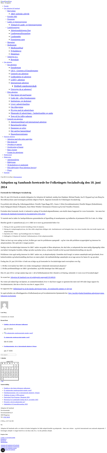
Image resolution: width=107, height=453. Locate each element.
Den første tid (12, 142)
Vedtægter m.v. (12, 57)
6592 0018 (6, 417)
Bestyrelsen (11, 11)
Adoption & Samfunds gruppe (9, 448)
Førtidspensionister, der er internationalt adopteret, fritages (20, 346)
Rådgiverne (11, 162)
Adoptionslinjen (13, 160)
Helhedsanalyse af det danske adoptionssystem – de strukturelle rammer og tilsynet (42, 289)
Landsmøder (16, 36)
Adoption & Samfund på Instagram (10, 446)
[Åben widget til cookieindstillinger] (3, 450)
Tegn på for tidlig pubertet (21, 116)
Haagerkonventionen (19, 134)
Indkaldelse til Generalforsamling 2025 (16, 404)
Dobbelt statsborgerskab (25, 86)
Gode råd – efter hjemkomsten (23, 98)
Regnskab (15, 59)
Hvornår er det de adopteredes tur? (14, 402)
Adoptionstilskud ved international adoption (28, 122)
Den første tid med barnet (21, 95)
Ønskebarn (15, 54)
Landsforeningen (13, 27)
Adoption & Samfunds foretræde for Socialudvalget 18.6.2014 (23, 214)
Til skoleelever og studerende (17, 165)
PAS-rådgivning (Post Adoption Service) (21, 168)
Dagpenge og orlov (18, 128)
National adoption (9, 136)
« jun (2, 381)
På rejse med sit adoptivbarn (22, 110)
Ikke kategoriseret (18, 177)
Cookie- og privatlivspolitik (8, 437)
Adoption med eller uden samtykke (19, 139)
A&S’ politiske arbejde (20, 14)
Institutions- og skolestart (21, 101)
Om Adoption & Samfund (12, 8)
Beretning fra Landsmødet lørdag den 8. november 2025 (21, 399)
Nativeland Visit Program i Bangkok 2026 (17, 397)
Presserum (11, 19)
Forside (6, 6)
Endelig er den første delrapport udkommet (16, 324)
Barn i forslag (12, 150)
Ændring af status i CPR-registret (14, 395)
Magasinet (11, 42)
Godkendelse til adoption (21, 77)
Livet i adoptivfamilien (20, 104)
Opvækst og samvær (14, 144)
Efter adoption (12, 92)
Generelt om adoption (19, 73)
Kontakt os (3, 439)
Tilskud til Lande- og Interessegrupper (26, 25)
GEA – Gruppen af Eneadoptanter (24, 70)
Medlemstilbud (17, 48)
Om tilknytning (17, 107)
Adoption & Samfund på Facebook (10, 445)
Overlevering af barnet (15, 147)
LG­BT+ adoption (18, 80)
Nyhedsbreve (16, 51)
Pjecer (9, 170)
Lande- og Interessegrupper (17, 22)
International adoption (20, 83)
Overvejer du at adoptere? (21, 89)
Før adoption (12, 65)
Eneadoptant (16, 67)
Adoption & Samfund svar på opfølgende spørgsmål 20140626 (33, 277)
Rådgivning (7, 157)
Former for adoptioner (15, 152)
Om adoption (8, 62)
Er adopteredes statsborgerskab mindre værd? (17, 337)
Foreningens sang (18, 39)
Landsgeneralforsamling (20, 33)
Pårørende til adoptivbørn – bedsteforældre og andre (32, 113)
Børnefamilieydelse (19, 125)
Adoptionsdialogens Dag (21, 30)
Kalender (7, 172)
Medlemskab (11, 45)
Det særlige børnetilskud (21, 131)
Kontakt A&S (12, 16)
